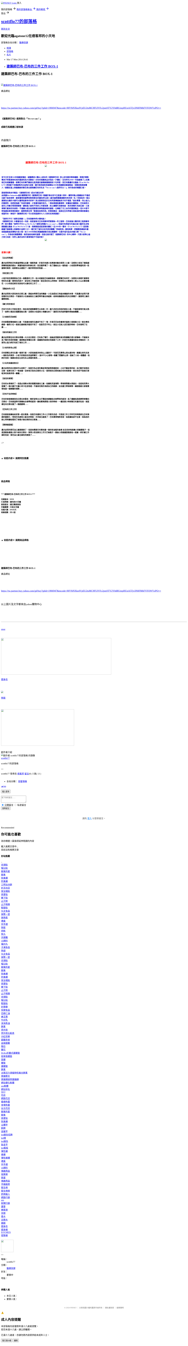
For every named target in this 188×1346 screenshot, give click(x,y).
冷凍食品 (5, 947)
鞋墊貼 (4, 908)
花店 (3, 1095)
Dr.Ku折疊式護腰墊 (10, 1053)
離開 (16, 1341)
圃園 (3, 1223)
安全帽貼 (5, 891)
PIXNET (73, 1308)
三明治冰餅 (6, 884)
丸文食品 (5, 911)
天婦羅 (4, 937)
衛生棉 (4, 1187)
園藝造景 (5, 1040)
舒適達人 (5, 1194)
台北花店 (5, 1108)
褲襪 (3, 1154)
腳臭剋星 (5, 871)
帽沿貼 (4, 868)
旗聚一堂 (5, 914)
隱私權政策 (109, 1308)
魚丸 (3, 934)
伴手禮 (4, 924)
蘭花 (3, 1050)
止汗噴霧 (5, 904)
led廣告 (4, 1141)
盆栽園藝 (5, 1043)
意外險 (4, 1030)
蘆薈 (3, 1206)
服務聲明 (120, 1308)
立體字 (4, 1125)
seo (2, 1200)
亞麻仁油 (5, 1013)
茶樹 (3, 1213)
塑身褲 (4, 1230)
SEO (3, 1092)
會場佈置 (5, 1105)
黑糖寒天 (5, 1076)
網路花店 (5, 1098)
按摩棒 (4, 1174)
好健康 (4, 1007)
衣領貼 (4, 865)
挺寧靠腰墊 (6, 1056)
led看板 (4, 1148)
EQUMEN (6, 1232)
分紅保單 (5, 1036)
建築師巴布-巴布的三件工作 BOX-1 (32, 66)
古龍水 (4, 1220)
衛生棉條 (5, 1191)
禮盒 (3, 921)
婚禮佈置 (5, 1102)
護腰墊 (4, 1066)
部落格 (10, 51)
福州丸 (4, 944)
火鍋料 (4, 941)
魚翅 (3, 950)
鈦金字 (4, 1144)
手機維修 (5, 1184)
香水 (3, 1216)
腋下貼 (4, 898)
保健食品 (5, 1010)
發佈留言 (5, 808)
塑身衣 (4, 679)
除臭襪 (4, 878)
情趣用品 (5, 1171)
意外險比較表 (7, 1033)
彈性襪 (4, 1151)
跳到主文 (5, 29)
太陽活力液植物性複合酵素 (14, 1073)
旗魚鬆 (4, 917)
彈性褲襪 (5, 1158)
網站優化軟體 (7, 1083)
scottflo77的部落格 (19, 21)
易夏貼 (4, 894)
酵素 (3, 1026)
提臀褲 (4, 1235)
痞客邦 (20, 774)
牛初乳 (4, 1020)
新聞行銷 (5, 1203)
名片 (9, 55)
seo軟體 (4, 1086)
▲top (3, 786)
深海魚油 (5, 1023)
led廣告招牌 (7, 1135)
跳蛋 (3, 1177)
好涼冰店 (5, 888)
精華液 (4, 1210)
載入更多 (5, 792)
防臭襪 (4, 881)
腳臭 (3, 875)
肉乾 (3, 931)
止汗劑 (4, 901)
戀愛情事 (22, 781)
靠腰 (3, 1059)
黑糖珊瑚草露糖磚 (10, 1079)
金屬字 (4, 1131)
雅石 (3, 1046)
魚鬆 (3, 698)
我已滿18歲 (6, 1341)
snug (3, 629)
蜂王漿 (4, 1017)
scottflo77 (5, 758)
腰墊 (3, 1063)
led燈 (3, 1138)
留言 (26, 774)
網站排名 (5, 1089)
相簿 (9, 48)
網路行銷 (5, 1197)
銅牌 (3, 1128)
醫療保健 (23, 42)
